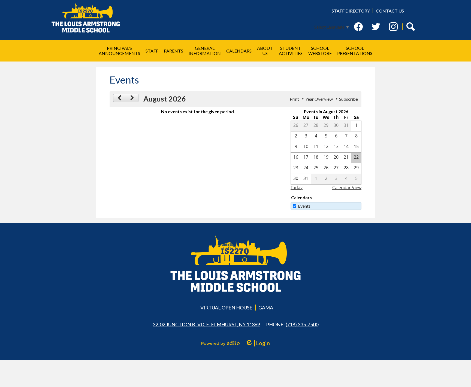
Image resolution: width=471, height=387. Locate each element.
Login (259, 343)
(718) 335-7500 (302, 324)
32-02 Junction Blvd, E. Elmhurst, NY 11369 (206, 324)
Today (297, 188)
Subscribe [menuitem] (348, 99)
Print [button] (294, 99)
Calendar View (346, 188)
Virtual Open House (226, 308)
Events (304, 205)
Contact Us (390, 10)
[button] (119, 51)
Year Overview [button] (319, 99)
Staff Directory (351, 10)
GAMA (265, 308)
